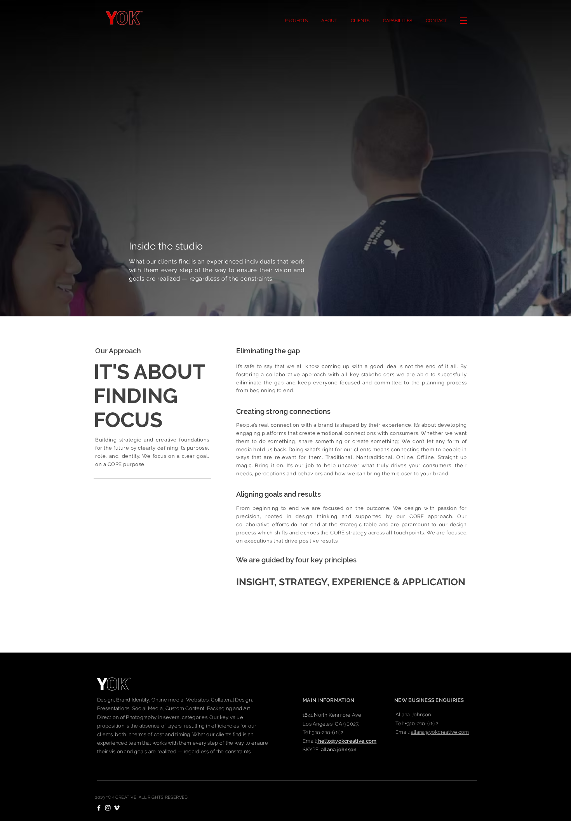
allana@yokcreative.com (440, 732)
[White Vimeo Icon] (116, 808)
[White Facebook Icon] (99, 808)
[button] (436, 20)
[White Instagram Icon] (107, 808)
